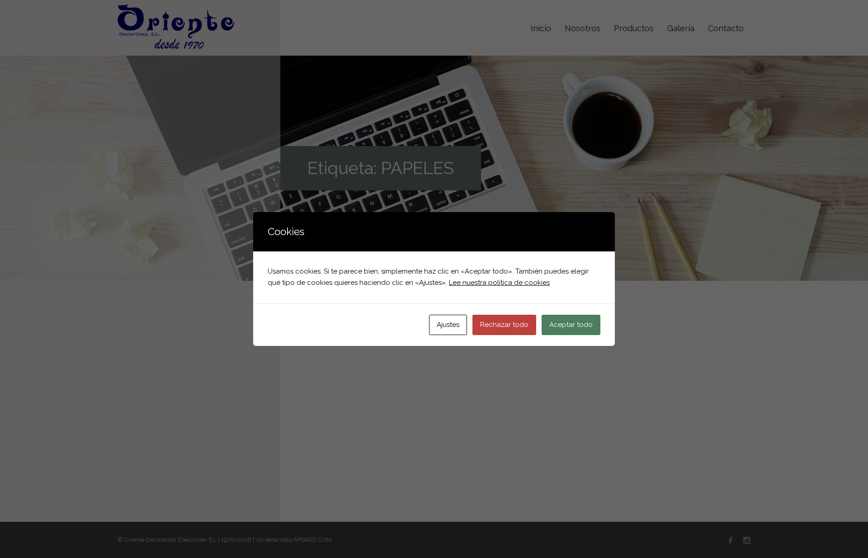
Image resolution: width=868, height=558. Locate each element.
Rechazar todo (504, 325)
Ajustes (448, 325)
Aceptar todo (571, 325)
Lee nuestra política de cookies (499, 283)
